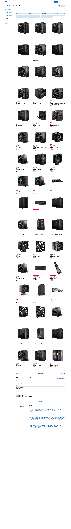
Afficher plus (40, 373)
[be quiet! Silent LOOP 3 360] (57, 184)
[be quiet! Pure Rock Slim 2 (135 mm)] (23, 293)
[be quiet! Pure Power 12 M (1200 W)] (57, 119)
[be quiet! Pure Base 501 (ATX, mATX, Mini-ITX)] (23, 206)
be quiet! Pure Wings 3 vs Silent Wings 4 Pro (57, 418)
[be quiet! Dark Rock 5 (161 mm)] (23, 250)
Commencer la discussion (61, 378)
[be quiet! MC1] (40, 271)
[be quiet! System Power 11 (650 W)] (23, 184)
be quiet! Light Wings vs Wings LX (33, 418)
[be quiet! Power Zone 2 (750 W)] (40, 359)
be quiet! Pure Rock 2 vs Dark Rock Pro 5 (46, 425)
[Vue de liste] (64, 19)
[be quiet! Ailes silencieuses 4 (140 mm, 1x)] (40, 250)
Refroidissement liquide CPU (54, 189)
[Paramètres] (52, 2)
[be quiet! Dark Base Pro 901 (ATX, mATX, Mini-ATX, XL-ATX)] (40, 337)
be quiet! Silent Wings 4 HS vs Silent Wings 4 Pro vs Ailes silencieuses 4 (52, 419)
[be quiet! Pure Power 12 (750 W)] (40, 184)
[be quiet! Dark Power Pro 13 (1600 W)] (57, 337)
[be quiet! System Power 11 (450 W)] (23, 141)
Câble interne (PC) (52, 276)
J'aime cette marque (62, 5)
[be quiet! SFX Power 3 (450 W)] (40, 119)
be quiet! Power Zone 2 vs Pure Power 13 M (55, 409)
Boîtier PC (34, 232)
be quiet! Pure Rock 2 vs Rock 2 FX (57, 425)
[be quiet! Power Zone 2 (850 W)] (23, 119)
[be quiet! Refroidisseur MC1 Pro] (40, 206)
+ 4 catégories (7, 18)
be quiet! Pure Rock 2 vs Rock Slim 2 (42, 426)
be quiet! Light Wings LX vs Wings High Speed (47, 417)
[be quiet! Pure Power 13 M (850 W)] (40, 31)
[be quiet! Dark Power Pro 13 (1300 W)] (57, 206)
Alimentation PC (7, 9)
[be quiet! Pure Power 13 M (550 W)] (57, 75)
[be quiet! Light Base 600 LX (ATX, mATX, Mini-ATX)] (57, 359)
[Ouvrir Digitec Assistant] (59, 2)
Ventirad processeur (35, 101)
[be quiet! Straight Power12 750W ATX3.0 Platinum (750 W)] (40, 141)
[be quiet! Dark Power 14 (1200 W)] (57, 53)
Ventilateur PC (35, 254)
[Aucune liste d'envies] (63, 2)
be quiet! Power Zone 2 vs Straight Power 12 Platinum (36, 410)
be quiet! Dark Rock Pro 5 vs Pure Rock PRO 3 (35, 425)
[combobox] (20, 19)
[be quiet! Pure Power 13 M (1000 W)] (23, 31)
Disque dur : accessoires (8, 15)
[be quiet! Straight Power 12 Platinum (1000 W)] (23, 75)
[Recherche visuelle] (50, 2)
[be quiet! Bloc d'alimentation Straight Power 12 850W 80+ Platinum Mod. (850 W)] (40, 53)
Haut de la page (63, 373)
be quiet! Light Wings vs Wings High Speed (59, 417)
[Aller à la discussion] (40, 383)
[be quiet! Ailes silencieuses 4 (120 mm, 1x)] (23, 315)
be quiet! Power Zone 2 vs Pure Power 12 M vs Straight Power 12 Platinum (39, 409)
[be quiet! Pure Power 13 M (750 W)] (57, 31)
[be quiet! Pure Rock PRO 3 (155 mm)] (57, 141)
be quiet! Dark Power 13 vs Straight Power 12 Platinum (56, 408)
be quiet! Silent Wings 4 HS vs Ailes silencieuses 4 (35, 419)
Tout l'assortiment (7, 5)
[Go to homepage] (8, 2)
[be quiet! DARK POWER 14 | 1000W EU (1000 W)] (23, 53)
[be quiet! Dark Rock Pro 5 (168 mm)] (40, 97)
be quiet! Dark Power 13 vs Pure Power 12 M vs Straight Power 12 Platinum (39, 408)
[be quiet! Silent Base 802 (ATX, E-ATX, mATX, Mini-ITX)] (40, 293)
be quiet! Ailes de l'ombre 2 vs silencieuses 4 (35, 417)
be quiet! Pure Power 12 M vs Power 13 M (49, 410)
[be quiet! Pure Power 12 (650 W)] (57, 315)
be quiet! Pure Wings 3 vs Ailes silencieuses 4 (44, 418)
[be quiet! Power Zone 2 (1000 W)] (40, 75)
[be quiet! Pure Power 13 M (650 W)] (23, 97)
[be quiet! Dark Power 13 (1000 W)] (40, 162)
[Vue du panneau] (63, 19)
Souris (6, 23)
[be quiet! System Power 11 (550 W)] (23, 359)
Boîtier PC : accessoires (8, 12)
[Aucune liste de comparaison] (61, 2)
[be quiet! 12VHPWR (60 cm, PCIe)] (57, 271)
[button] (21, 373)
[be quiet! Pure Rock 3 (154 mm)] (57, 162)
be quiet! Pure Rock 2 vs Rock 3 (33, 426)
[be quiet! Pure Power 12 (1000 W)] (23, 228)
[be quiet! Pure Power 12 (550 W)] (23, 271)
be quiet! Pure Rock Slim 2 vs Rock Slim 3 (34, 427)
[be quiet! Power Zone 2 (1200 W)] (23, 337)
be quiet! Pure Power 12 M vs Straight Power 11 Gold (36, 411)
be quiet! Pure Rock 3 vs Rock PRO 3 (53, 426)
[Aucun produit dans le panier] (64, 2)
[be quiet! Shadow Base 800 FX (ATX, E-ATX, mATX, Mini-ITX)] (40, 228)
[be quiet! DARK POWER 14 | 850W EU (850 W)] (57, 228)
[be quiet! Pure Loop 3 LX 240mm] (57, 293)
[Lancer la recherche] (16, 2)
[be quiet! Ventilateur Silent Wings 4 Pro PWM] (40, 315)
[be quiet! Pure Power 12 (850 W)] (23, 162)
